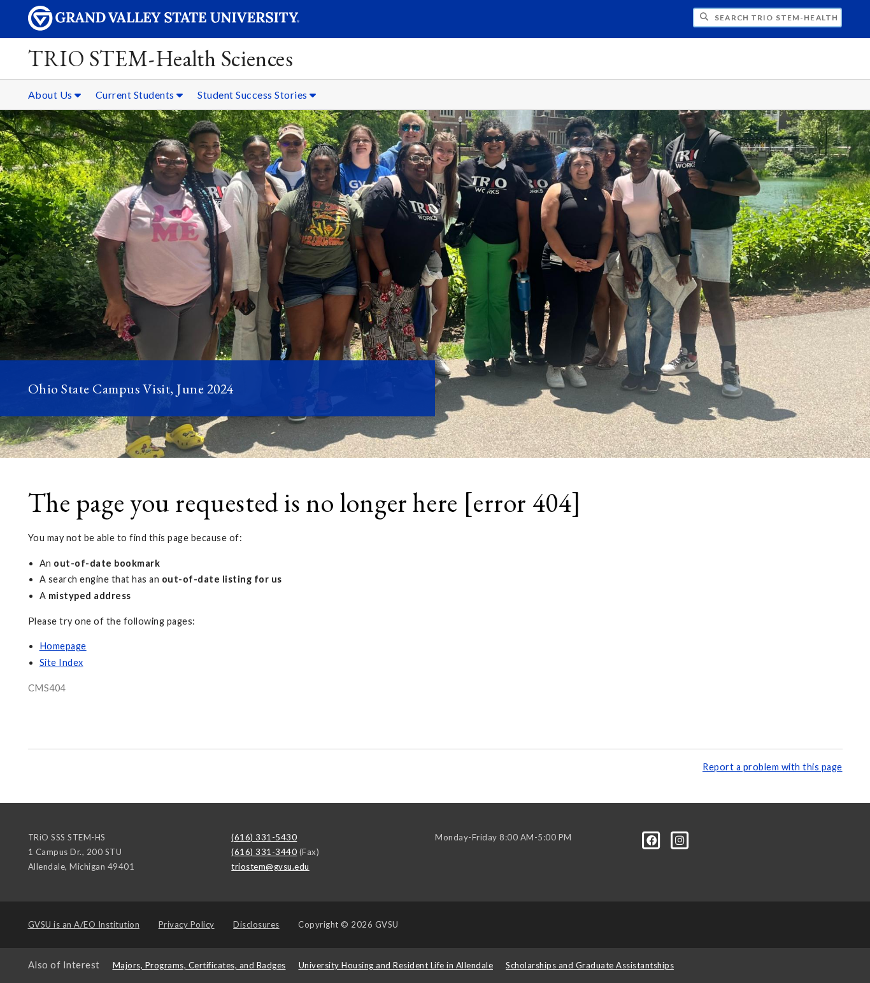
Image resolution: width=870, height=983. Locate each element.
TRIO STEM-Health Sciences (161, 58)
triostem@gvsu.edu (270, 866)
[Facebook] (653, 840)
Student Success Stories (253, 94)
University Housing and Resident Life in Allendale (396, 965)
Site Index (61, 662)
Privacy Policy (187, 924)
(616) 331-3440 (264, 852)
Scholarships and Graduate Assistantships (590, 965)
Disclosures (256, 924)
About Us (51, 94)
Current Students (136, 94)
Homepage (63, 645)
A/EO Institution (84, 924)
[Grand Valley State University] (163, 27)
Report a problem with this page (772, 766)
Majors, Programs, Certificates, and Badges (199, 965)
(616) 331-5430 (264, 837)
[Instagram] (680, 840)
